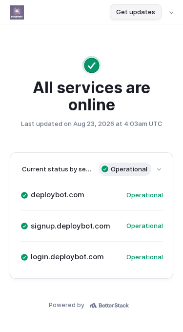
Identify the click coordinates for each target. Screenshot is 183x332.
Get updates (135, 12)
